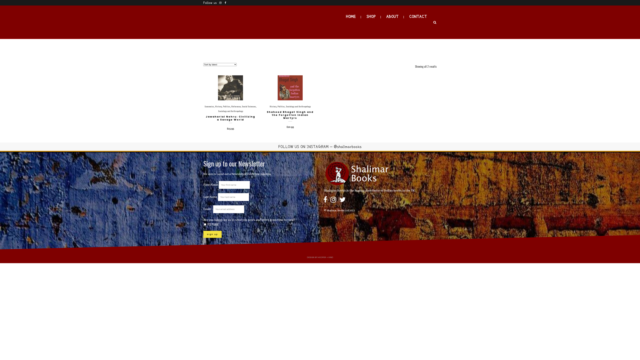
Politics (226, 106)
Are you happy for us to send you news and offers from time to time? (249, 220)
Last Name (210, 196)
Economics (209, 106)
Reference (236, 106)
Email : (208, 209)
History (218, 106)
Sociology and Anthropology (230, 111)
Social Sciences (249, 106)
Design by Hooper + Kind (320, 257)
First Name (210, 184)
